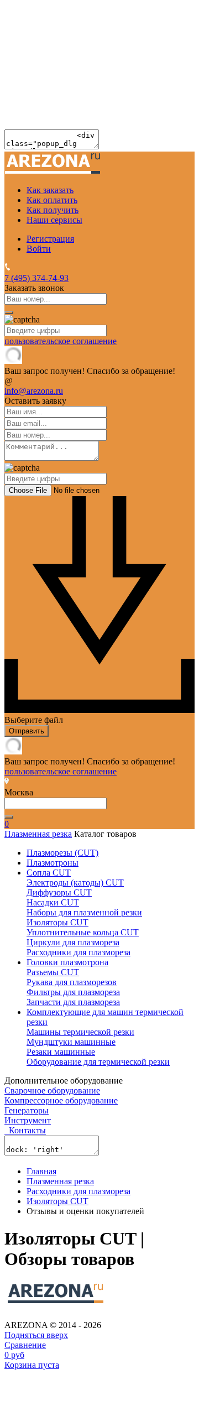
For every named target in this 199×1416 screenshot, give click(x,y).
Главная (41, 1171)
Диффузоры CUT (59, 892)
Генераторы (26, 1110)
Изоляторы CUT (57, 922)
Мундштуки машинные (71, 1042)
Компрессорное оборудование (61, 1100)
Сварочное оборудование (52, 1090)
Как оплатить (52, 200)
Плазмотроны (52, 862)
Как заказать (50, 190)
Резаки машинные (61, 1051)
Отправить (26, 731)
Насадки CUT (53, 902)
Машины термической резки (80, 1032)
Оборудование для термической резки (98, 1061)
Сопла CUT (49, 872)
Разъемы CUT (53, 972)
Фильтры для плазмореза (73, 992)
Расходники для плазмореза (78, 952)
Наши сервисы (54, 220)
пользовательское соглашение (60, 341)
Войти (39, 248)
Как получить (52, 210)
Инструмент (27, 1120)
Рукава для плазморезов (72, 982)
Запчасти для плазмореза (73, 1002)
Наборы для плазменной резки (84, 912)
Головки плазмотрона (67, 962)
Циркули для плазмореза (73, 942)
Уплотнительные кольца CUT (83, 932)
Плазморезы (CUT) (62, 852)
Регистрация (50, 238)
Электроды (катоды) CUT (75, 882)
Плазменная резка (38, 834)
